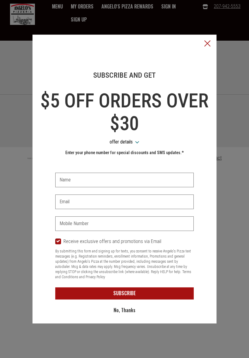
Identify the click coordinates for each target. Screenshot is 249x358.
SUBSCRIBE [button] (124, 293)
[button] (207, 44)
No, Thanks (124, 310)
